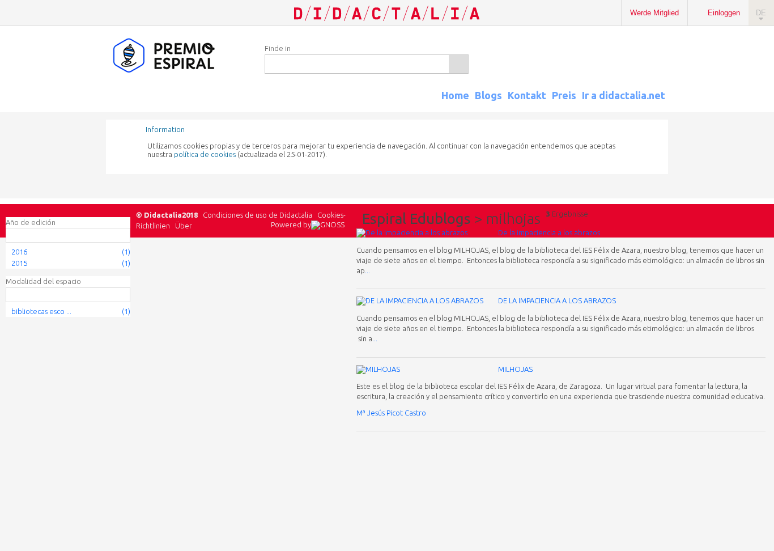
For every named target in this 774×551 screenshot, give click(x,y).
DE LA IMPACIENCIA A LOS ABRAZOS (557, 300)
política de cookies (205, 154)
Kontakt (527, 95)
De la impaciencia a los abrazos (549, 232)
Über (183, 226)
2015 (19, 263)
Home (455, 95)
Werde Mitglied (654, 13)
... (367, 270)
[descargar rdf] (664, 105)
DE (761, 13)
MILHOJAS (515, 369)
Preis (564, 95)
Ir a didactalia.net (623, 95)
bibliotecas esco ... (41, 311)
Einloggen (724, 13)
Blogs (488, 95)
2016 (19, 252)
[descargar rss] (649, 105)
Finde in (278, 48)
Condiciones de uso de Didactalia (257, 215)
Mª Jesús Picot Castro (391, 413)
